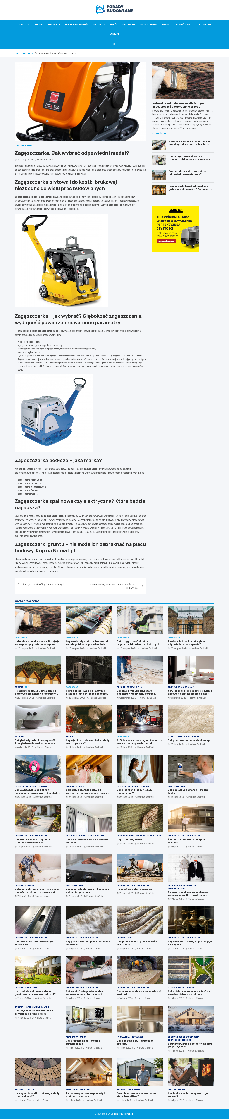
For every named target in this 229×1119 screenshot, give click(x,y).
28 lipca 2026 (126, 747)
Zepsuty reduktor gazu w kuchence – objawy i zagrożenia (88, 891)
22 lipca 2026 (75, 846)
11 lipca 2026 (74, 1100)
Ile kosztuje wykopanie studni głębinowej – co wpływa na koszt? (35, 993)
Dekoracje (54, 24)
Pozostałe (205, 24)
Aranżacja (24, 24)
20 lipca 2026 (75, 896)
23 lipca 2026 (177, 797)
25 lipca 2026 (177, 744)
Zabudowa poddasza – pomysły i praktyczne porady (85, 1095)
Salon (82, 1037)
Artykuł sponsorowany (181, 687)
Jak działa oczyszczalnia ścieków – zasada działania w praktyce (189, 993)
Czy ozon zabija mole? (130, 839)
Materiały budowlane (37, 836)
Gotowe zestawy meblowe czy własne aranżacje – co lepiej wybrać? (114, 586)
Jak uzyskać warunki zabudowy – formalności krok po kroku (35, 1012)
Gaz (170, 786)
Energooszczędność (76, 24)
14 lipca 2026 (75, 1048)
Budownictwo (23, 145)
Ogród (113, 24)
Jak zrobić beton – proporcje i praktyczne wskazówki (33, 841)
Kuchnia (70, 737)
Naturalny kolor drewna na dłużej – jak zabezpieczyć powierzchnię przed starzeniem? (178, 107)
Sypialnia (84, 1089)
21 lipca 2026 (177, 846)
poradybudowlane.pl (124, 1114)
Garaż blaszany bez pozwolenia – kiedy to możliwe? (137, 1095)
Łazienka (20, 737)
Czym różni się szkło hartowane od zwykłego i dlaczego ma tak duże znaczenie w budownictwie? (190, 144)
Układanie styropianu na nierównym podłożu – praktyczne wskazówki (37, 891)
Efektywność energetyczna (183, 1037)
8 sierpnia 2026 (178, 698)
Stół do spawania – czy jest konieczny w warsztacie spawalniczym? (140, 742)
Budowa (39, 24)
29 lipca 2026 (75, 747)
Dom (27, 687)
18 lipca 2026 (75, 948)
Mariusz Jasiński (45, 159)
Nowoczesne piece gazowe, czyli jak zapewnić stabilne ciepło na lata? (190, 692)
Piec (184, 1089)
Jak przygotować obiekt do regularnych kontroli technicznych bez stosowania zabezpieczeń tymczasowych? (190, 161)
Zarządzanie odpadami (148, 836)
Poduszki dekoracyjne (92, 836)
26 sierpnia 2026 (127, 648)
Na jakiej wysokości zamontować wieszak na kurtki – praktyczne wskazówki (188, 895)
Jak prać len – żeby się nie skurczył (189, 740)
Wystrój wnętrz (185, 24)
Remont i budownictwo (129, 687)
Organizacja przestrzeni (182, 885)
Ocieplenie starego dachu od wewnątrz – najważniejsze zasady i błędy (87, 793)
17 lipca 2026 (177, 948)
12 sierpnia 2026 (127, 698)
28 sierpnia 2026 (25, 648)
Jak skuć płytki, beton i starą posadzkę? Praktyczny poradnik (136, 692)
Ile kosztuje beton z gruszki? (134, 889)
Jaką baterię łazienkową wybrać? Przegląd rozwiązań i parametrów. (35, 742)
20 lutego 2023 (25, 159)
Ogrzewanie (128, 24)
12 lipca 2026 (24, 1100)
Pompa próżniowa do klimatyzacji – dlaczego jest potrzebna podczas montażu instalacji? (87, 693)
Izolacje (81, 786)
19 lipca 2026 (177, 899)
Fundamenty (31, 987)
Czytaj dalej (157, 133)
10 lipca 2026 (177, 1100)
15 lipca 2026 (177, 998)
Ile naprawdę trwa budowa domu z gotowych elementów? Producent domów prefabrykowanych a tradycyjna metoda (189, 191)
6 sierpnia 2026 (25, 747)
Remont (166, 24)
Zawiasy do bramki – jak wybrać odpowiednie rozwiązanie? (187, 173)
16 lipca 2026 (75, 998)
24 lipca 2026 (75, 797)
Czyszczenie (175, 737)
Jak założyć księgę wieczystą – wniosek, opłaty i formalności (84, 993)
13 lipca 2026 (177, 1051)
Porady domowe (149, 24)
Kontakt (114, 34)
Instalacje (99, 24)
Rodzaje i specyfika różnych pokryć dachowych (43, 584)
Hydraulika (174, 987)
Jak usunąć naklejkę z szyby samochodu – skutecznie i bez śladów (37, 791)
